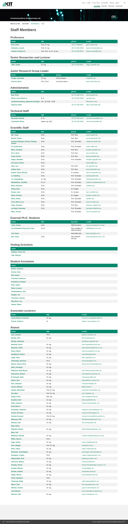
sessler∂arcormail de (88, 471)
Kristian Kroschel (17, 416)
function (74, 222)
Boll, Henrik (15, 275)
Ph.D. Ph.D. (45, 81)
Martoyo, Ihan (16, 422)
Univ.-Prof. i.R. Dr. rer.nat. (49, 51)
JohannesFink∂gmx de (89, 383)
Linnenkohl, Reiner (17, 121)
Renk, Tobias (15, 449)
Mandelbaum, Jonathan (19, 182)
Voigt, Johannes (16, 205)
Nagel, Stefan (15, 442)
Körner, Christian (17, 413)
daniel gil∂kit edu (91, 163)
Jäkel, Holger (15, 65)
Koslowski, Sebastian (18, 409)
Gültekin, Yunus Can (18, 252)
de (124, 2)
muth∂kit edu (90, 185)
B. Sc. (43, 118)
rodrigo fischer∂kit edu (93, 141)
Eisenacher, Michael (18, 374)
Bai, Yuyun (15, 135)
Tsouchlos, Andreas (18, 298)
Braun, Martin (16, 351)
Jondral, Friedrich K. (18, 51)
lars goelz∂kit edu (92, 166)
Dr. (47, 321)
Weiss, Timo (15, 484)
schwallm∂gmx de (87, 468)
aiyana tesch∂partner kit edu (95, 225)
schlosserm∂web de (88, 462)
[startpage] (124, 6)
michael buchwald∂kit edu (94, 118)
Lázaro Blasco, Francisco (20, 318)
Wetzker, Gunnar (17, 488)
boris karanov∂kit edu (93, 81)
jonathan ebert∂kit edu (93, 150)
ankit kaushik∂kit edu (89, 400)
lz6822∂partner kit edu (93, 228)
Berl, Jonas (15, 236)
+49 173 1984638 (76, 45)
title (42, 41)
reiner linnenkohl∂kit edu (94, 121)
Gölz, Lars (14, 166)
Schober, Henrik (16, 465)
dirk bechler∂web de (88, 338)
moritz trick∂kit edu (92, 202)
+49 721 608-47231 (77, 95)
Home (83, 2)
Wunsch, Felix (16, 494)
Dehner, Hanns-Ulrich (18, 364)
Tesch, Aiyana (16, 225)
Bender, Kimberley (17, 341)
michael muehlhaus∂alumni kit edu (93, 436)
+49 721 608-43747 (77, 118)
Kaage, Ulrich (16, 396)
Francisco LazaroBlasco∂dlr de (92, 318)
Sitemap (112, 2)
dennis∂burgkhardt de (89, 354)
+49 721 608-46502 (77, 121)
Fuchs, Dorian (16, 156)
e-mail (88, 41)
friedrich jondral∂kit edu (93, 51)
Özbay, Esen (15, 189)
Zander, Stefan (16, 304)
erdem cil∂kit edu (91, 146)
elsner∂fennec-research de (90, 380)
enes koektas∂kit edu (93, 169)
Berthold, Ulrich (16, 344)
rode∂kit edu (90, 198)
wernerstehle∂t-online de (90, 475)
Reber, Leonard (16, 288)
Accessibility (104, 2)
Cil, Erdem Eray (16, 146)
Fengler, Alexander (17, 78)
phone (73, 41)
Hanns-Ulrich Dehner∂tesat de (91, 364)
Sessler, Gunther (17, 471)
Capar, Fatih (15, 357)
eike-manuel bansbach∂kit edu (92, 370)
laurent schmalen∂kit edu (94, 48)
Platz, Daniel (15, 285)
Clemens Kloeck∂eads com (91, 403)
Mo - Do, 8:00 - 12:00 (48, 101)
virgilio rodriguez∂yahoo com (91, 455)
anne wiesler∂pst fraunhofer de (92, 491)
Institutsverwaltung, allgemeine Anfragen (25, 101)
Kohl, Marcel (15, 406)
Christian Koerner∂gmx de (90, 413)
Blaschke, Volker (17, 348)
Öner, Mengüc (16, 445)
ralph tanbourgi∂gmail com (90, 481)
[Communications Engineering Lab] (114, 17)
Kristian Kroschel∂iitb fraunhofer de (93, 416)
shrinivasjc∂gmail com (89, 361)
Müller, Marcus (16, 439)
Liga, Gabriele (16, 255)
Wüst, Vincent (16, 212)
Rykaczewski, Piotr (17, 458)
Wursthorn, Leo (16, 301)
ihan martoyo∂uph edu (89, 422)
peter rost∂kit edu (91, 45)
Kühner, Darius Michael (19, 172)
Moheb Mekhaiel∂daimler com (91, 429)
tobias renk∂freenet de (89, 449)
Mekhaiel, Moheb (17, 429)
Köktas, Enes (15, 169)
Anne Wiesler (15, 491)
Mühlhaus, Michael (17, 436)
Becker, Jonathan (17, 269)
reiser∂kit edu (90, 98)
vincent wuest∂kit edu (93, 212)
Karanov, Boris (16, 81)
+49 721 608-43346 (77, 98)
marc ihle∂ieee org (88, 393)
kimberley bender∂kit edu (90, 341)
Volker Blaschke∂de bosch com (92, 348)
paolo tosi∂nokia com (93, 233)
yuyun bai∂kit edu (91, 135)
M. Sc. (43, 182)
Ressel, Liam (15, 192)
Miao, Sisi (14, 432)
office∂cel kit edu (91, 101)
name (13, 41)
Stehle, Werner (16, 475)
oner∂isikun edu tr (87, 445)
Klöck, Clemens (16, 403)
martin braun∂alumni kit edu (91, 351)
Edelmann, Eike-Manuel (19, 370)
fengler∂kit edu (91, 78)
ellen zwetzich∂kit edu (93, 105)
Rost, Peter (15, 45)
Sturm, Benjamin (17, 478)
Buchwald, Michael (17, 118)
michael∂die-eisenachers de (91, 374)
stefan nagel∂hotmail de (89, 442)
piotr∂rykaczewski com (89, 458)
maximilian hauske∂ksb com (91, 390)
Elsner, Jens (15, 380)
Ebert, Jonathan (16, 150)
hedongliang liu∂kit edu (93, 179)
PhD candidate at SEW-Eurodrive (76, 229)
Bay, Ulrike (15, 95)
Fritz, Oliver (15, 153)
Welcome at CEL (15, 23)
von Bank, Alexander (18, 208)
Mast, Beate (15, 426)
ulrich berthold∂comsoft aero (91, 344)
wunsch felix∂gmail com (89, 494)
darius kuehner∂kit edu (93, 172)
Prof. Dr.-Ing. (45, 45)
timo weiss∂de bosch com (90, 484)
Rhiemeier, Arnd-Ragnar (19, 452)
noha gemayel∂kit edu (89, 377)
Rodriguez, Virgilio (17, 455)
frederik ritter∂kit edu (93, 195)
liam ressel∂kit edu (92, 192)
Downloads (119, 6)
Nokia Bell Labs (76, 233)
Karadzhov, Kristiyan (18, 282)
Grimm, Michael (16, 387)
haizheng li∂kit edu (92, 176)
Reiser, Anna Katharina (19, 98)
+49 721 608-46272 (77, 65)
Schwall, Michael (17, 468)
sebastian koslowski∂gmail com (92, 409)
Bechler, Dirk (15, 338)
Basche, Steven (16, 138)
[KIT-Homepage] (7, 4)
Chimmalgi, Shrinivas (18, 361)
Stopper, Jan (15, 295)
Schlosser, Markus (17, 462)
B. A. (42, 98)
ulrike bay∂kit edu (92, 95)
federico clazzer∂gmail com (91, 321)
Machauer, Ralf (16, 419)
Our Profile (97, 6)
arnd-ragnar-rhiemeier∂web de (91, 452)
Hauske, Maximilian (18, 390)
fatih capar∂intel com (88, 357)
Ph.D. (48, 335)
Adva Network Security (75, 237)
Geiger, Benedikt (17, 159)
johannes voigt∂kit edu (93, 205)
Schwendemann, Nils (18, 291)
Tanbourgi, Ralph (17, 481)
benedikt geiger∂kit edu (93, 159)
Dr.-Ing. (43, 65)
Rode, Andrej (15, 198)
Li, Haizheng (15, 176)
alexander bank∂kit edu (93, 208)
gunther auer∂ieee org (89, 335)
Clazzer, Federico (17, 321)
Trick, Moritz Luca (17, 202)
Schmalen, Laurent (17, 48)
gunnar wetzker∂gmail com (90, 488)
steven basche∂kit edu (93, 138)
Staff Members (35, 23)
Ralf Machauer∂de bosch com (91, 419)
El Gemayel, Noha (17, 377)
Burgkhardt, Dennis (18, 354)
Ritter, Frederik (16, 195)
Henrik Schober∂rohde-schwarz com (94, 465)
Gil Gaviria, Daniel (17, 163)
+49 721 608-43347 (77, 105)
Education (111, 6)
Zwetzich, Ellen (16, 105)
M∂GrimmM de (86, 387)
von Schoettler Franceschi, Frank (22, 228)
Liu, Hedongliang (17, 179)
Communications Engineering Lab (25, 18)
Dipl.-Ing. (49, 396)
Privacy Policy (96, 2)
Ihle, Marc (14, 393)
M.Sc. (43, 135)
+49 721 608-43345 (77, 48)
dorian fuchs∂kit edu (92, 156)
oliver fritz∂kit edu (92, 153)
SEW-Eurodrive (76, 225)
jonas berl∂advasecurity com (95, 236)
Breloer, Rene (16, 272)
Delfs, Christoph (17, 367)
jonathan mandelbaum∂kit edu (95, 182)
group (58, 75)
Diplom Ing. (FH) (46, 121)
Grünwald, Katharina (18, 278)
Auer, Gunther (16, 335)
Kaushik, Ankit (16, 400)
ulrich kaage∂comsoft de (90, 396)
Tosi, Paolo (15, 233)
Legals (89, 2)
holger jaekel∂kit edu (92, 65)
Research (104, 6)
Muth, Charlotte (16, 185)
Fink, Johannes (16, 383)
